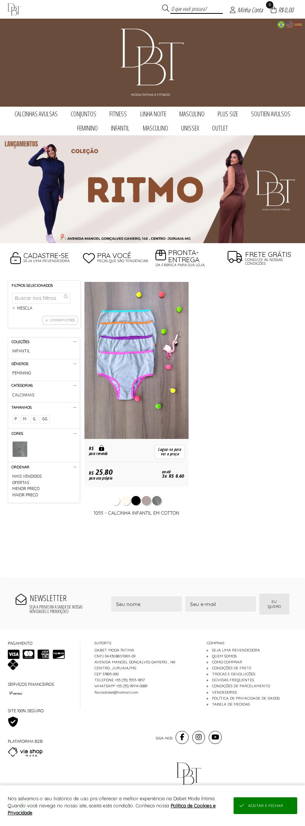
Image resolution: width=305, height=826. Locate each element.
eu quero (274, 604)
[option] (152, 189)
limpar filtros (62, 320)
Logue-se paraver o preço (169, 451)
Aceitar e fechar (265, 805)
